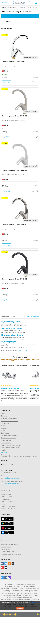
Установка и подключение (9, 418)
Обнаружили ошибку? (7, 551)
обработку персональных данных (27, 595)
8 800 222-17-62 (22, 350)
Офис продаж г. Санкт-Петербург (12, 335)
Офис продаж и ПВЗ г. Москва (11, 328)
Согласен (20, 608)
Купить (8, 82)
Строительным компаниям (9, 435)
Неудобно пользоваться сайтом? (11, 554)
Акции (3, 426)
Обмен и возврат (6, 443)
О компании (4, 428)
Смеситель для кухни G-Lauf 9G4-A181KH (14, 224)
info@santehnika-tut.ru (12, 478)
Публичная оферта (6, 440)
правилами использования (25, 594)
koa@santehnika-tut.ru (12, 483)
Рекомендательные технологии (10, 447)
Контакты (4, 430)
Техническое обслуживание (9, 421)
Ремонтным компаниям (8, 438)
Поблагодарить (6, 547)
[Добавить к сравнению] (37, 82)
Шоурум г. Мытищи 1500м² (10, 322)
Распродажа (5, 423)
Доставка (4, 416)
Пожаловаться (5, 549)
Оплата (3, 413)
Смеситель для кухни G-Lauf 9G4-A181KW (14, 170)
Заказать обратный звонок (9, 544)
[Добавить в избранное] (33, 82)
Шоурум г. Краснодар (8, 342)
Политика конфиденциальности (11, 445)
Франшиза (4, 452)
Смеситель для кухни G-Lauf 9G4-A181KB (14, 279)
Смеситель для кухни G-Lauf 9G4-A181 (13, 61)
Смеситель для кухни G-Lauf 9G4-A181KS (14, 116)
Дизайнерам (5, 433)
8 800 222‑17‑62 (7, 465)
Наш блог (4, 450)
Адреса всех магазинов (33, 316)
